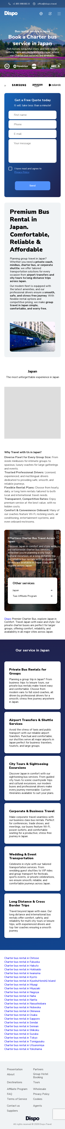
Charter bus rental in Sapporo (22, 1019)
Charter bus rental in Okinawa (22, 1011)
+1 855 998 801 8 (21, 3)
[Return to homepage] (11, 13)
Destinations (14, 1082)
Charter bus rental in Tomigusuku (24, 1041)
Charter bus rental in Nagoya (21, 992)
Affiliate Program (17, 1089)
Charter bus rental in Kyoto (20, 977)
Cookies (37, 1099)
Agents (37, 1105)
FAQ (9, 1094)
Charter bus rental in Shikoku (21, 1030)
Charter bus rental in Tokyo (20, 1038)
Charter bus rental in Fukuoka (22, 962)
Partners (38, 1069)
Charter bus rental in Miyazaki (22, 988)
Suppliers (12, 1110)
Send (32, 185)
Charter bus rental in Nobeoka (22, 1007)
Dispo (7, 619)
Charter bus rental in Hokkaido (22, 969)
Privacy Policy (21, 172)
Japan (16, 590)
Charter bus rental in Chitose (21, 958)
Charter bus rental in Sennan (21, 1026)
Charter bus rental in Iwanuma (22, 973)
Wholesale (39, 1089)
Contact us (13, 1105)
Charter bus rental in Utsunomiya (24, 1045)
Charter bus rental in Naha (20, 996)
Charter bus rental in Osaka (20, 1015)
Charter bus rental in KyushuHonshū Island (29, 981)
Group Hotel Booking (40, 1075)
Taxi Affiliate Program (25, 596)
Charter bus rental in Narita (20, 1000)
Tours (36, 1082)
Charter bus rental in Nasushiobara (25, 1003)
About (11, 1074)
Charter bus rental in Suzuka (21, 1034)
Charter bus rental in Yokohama (23, 1049)
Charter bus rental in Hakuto (21, 966)
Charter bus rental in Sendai (21, 1022)
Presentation (15, 1069)
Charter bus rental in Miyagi (20, 985)
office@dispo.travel (47, 3)
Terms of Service (17, 1099)
